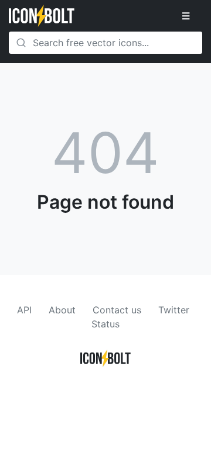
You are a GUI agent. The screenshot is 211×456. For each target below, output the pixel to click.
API (24, 310)
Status (105, 324)
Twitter (173, 310)
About (62, 310)
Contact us (117, 310)
